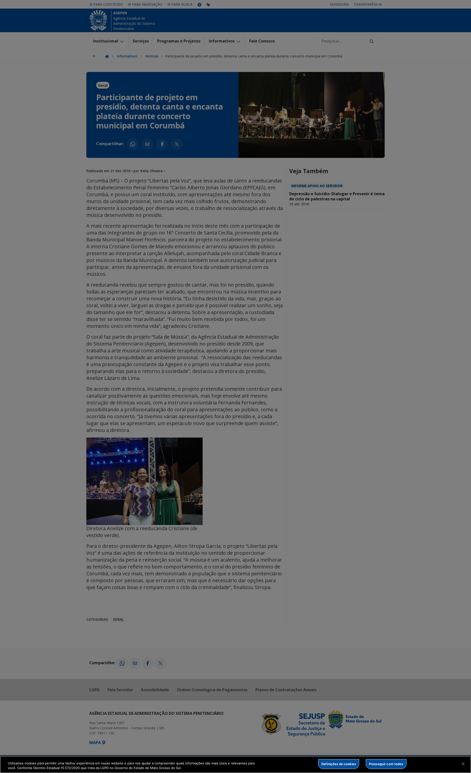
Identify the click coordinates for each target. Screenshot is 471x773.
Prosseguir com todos (386, 764)
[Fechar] (463, 764)
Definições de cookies (338, 764)
